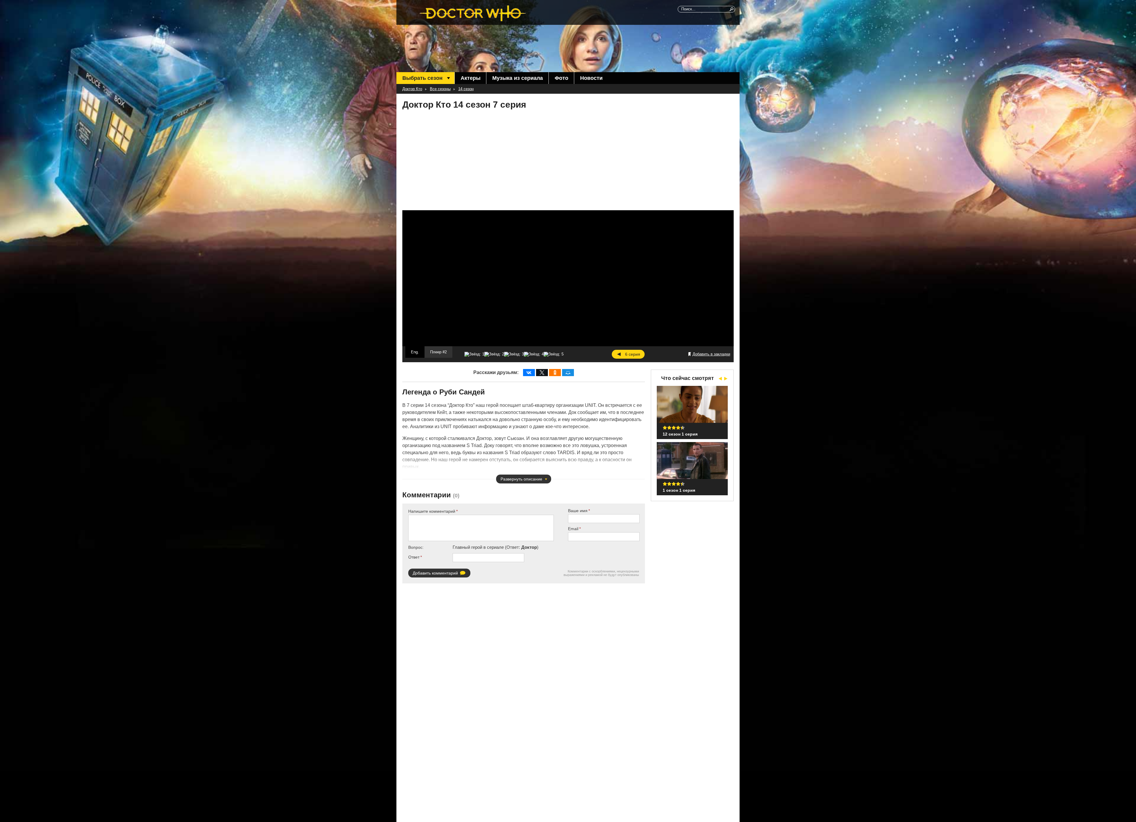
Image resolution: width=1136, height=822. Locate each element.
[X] (542, 372)
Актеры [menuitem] (470, 78)
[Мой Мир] (568, 372)
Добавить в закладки (711, 354)
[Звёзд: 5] (554, 354)
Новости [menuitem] (591, 78)
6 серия (632, 354)
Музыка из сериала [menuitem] (517, 78)
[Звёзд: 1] (474, 354)
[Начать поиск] (732, 9)
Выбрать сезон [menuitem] (422, 78)
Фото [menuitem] (561, 78)
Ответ (413, 557)
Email (573, 528)
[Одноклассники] (555, 372)
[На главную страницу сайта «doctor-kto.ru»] (473, 13)
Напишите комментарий (431, 511)
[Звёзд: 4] (534, 354)
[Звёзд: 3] (514, 354)
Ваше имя (578, 510)
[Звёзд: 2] (494, 354)
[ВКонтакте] (529, 372)
